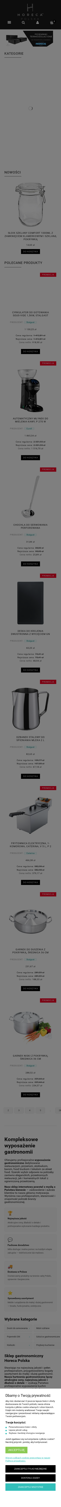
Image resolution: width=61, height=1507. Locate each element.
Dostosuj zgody (30, 1478)
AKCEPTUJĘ (16, 1450)
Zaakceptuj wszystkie (30, 1487)
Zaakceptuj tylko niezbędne (30, 1469)
